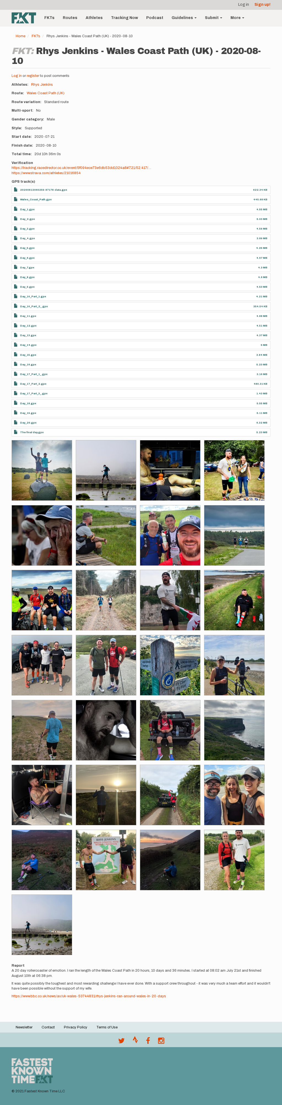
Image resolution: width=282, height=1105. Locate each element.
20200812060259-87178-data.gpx (43, 189)
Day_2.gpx (27, 218)
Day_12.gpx (28, 325)
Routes (70, 18)
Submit (212, 18)
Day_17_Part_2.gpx (33, 383)
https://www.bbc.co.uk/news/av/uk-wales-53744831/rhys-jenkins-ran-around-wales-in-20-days (89, 996)
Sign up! (262, 4)
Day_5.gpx (27, 247)
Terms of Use (107, 1027)
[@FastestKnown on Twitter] (121, 1042)
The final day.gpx (32, 432)
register (33, 76)
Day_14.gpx (28, 344)
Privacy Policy (75, 1027)
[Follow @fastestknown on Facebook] (148, 1042)
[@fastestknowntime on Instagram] (161, 1042)
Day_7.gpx (27, 267)
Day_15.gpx (28, 354)
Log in (243, 4)
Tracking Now (124, 18)
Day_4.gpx (27, 238)
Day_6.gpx (27, 257)
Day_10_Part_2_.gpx (34, 306)
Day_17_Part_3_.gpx (34, 393)
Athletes (94, 18)
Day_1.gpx (27, 209)
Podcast (154, 18)
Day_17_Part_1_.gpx (34, 374)
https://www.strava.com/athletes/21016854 (46, 173)
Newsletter (24, 1027)
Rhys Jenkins (42, 85)
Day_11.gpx (28, 315)
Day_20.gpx (28, 422)
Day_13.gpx (28, 335)
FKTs (49, 18)
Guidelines (183, 18)
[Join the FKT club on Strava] (135, 1042)
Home (20, 36)
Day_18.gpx (28, 403)
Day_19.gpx (28, 412)
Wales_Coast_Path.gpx (36, 199)
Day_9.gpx (27, 286)
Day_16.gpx (28, 364)
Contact (48, 1027)
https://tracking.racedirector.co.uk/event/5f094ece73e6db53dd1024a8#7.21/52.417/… (81, 168)
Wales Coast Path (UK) (45, 93)
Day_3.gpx (27, 228)
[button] (42, 470)
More (236, 18)
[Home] (26, 17)
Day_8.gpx (27, 277)
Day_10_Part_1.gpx (33, 296)
